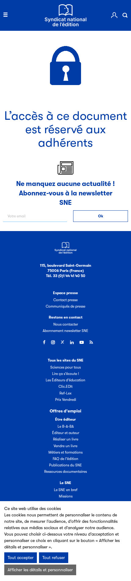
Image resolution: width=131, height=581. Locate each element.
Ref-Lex (65, 393)
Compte (114, 15)
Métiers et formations (65, 452)
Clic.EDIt (65, 386)
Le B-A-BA (66, 426)
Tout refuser (53, 557)
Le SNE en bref (65, 490)
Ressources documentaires (65, 471)
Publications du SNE (65, 465)
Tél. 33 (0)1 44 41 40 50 (65, 276)
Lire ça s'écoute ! (65, 374)
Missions (66, 496)
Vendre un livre (65, 446)
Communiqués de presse (65, 306)
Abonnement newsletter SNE (65, 331)
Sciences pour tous (65, 367)
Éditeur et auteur (65, 433)
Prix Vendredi (65, 399)
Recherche (125, 15)
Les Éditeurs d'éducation (65, 380)
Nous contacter (65, 324)
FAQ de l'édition (65, 459)
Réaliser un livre (65, 439)
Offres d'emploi (65, 410)
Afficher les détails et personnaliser (40, 569)
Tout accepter (21, 557)
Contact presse (65, 300)
